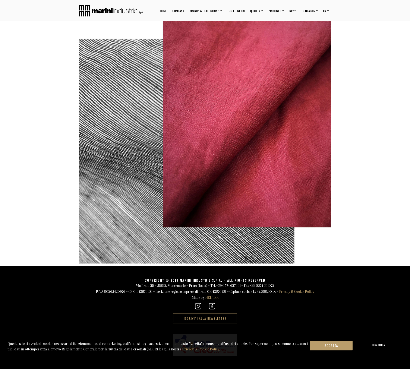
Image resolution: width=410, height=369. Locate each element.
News (292, 10)
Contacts (309, 10)
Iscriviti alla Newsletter (205, 318)
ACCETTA (331, 345)
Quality (255, 10)
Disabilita (378, 345)
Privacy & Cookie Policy (296, 292)
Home (163, 10)
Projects (275, 10)
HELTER (211, 298)
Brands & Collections (204, 10)
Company (178, 10)
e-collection (236, 10)
